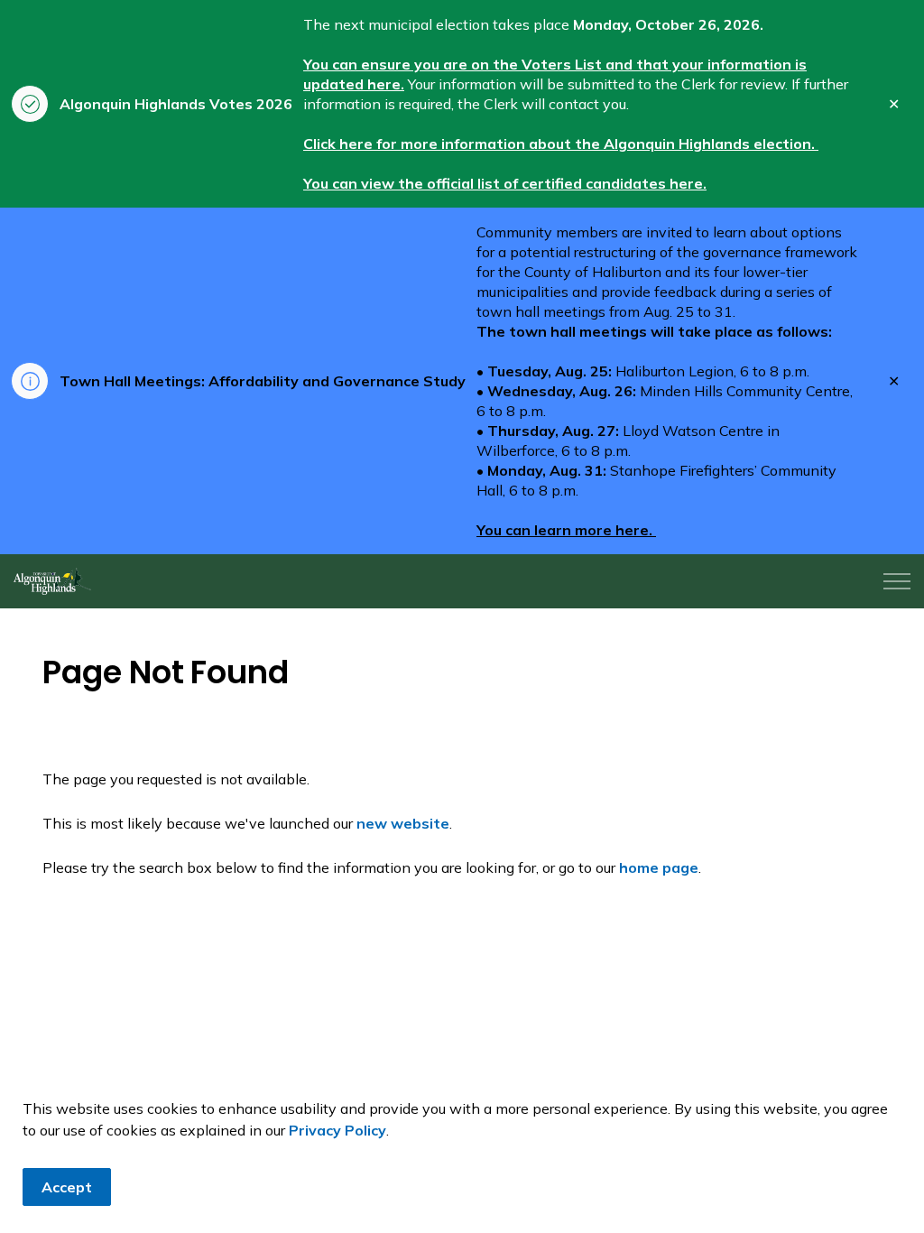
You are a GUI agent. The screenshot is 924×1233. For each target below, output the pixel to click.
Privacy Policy (337, 1130)
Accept (67, 1187)
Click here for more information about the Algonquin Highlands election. (560, 143)
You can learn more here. (566, 530)
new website (402, 823)
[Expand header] (897, 581)
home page (658, 867)
